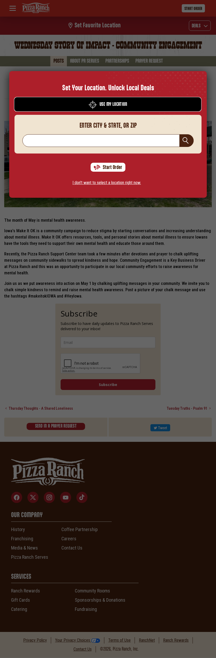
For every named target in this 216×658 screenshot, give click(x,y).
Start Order (112, 167)
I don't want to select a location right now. (106, 182)
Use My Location (113, 104)
